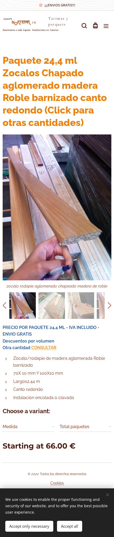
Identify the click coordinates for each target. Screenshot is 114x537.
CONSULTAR (43, 347)
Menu (106, 25)
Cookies (57, 483)
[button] (84, 25)
